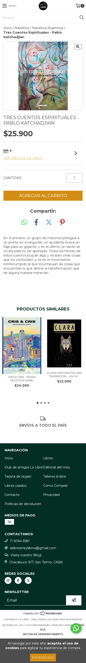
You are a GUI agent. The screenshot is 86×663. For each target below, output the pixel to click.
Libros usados (15, 486)
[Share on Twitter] (48, 222)
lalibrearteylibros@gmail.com (33, 548)
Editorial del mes (56, 467)
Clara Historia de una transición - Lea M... (64, 374)
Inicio (7, 28)
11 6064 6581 (20, 541)
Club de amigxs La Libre (24, 467)
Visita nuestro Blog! (26, 555)
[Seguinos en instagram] (8, 580)
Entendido (43, 657)
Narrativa (22, 28)
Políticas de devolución (23, 504)
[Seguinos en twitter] (28, 580)
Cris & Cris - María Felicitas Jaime (22, 378)
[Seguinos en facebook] (18, 580)
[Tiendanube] (43, 614)
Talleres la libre (54, 476)
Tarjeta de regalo (18, 476)
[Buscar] (81, 17)
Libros (48, 458)
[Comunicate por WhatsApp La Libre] (75, 628)
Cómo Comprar (55, 486)
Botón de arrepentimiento (43, 634)
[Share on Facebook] (36, 222)
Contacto (12, 495)
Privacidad (51, 495)
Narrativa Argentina (47, 28)
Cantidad (12, 178)
